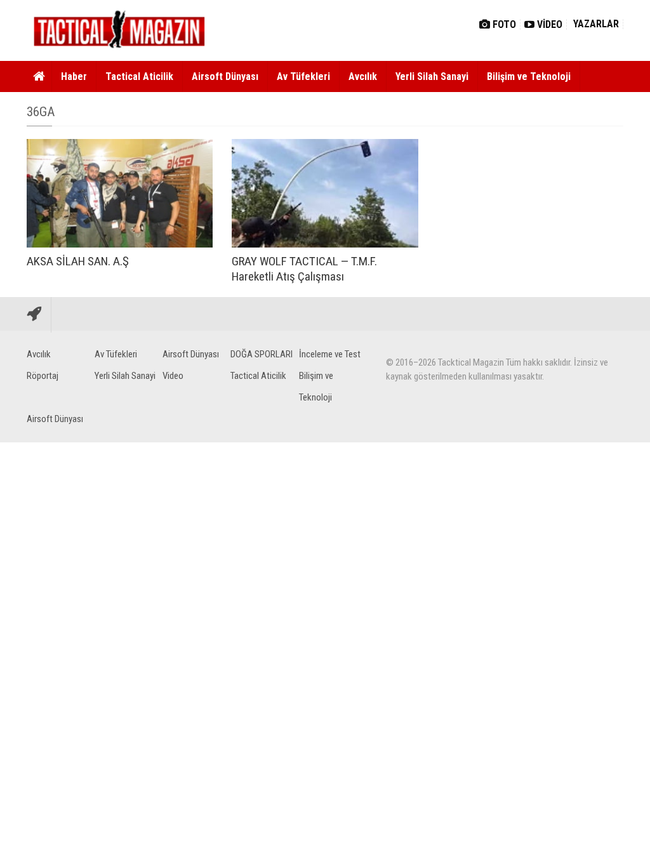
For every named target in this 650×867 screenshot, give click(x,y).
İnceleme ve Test (330, 354)
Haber (74, 76)
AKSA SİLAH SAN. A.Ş (78, 261)
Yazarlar (595, 24)
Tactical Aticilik (139, 76)
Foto (503, 24)
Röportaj (42, 375)
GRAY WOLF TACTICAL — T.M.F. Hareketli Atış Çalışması (304, 269)
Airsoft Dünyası (225, 76)
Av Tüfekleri (303, 76)
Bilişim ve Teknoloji (529, 76)
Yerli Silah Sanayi (431, 76)
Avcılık (362, 76)
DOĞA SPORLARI (261, 354)
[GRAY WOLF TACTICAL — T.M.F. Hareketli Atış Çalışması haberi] (325, 193)
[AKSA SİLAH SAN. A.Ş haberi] (120, 193)
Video (548, 24)
